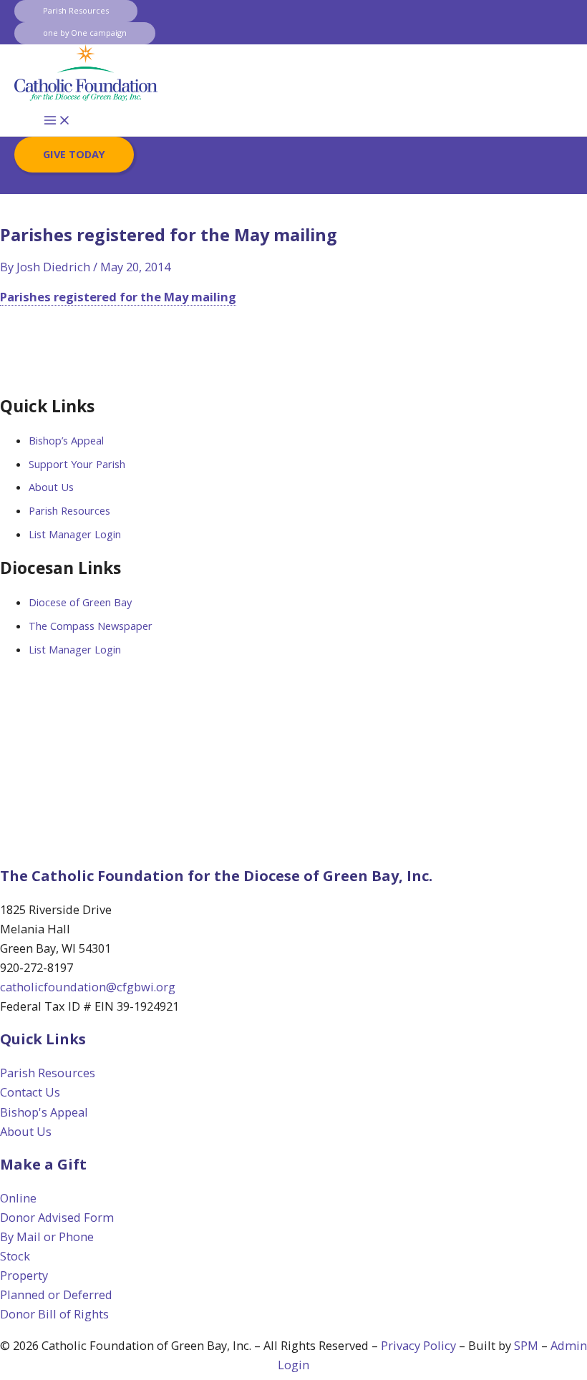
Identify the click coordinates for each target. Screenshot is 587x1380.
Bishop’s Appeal (66, 440)
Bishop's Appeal (44, 1112)
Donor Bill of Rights (54, 1314)
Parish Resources (69, 510)
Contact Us (30, 1092)
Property (24, 1275)
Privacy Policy (418, 1345)
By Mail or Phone (47, 1236)
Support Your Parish (77, 464)
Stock (15, 1256)
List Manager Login (75, 534)
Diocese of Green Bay (80, 602)
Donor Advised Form (57, 1217)
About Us (51, 487)
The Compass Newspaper (90, 625)
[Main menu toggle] (57, 121)
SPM (526, 1345)
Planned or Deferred (56, 1294)
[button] (75, 11)
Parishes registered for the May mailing (118, 296)
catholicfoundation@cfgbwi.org (87, 986)
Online (18, 1198)
